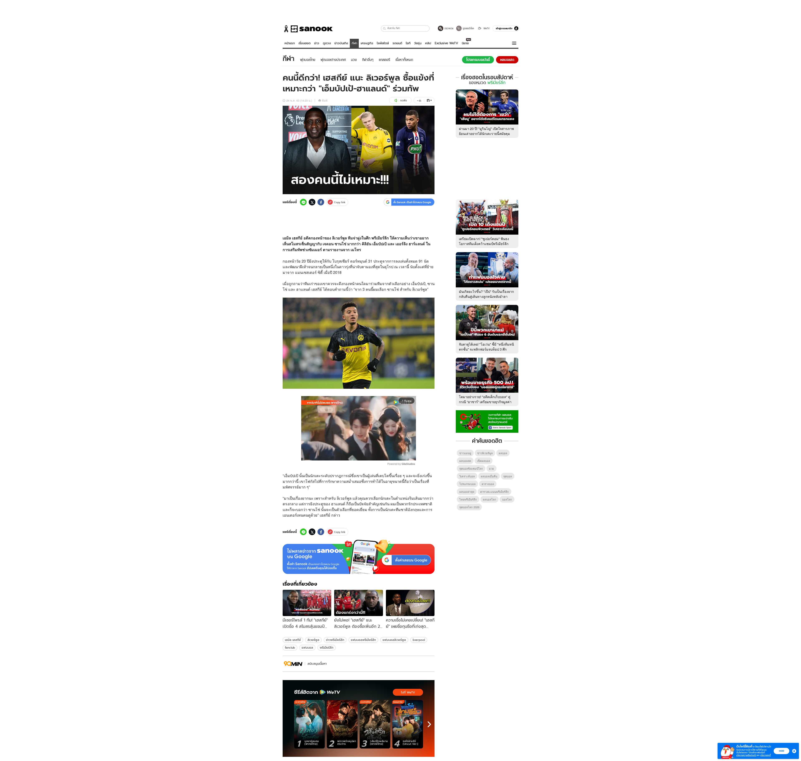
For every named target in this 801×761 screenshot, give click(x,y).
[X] (312, 202)
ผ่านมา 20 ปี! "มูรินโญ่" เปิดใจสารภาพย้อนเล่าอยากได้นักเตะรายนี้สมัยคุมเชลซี (486, 133)
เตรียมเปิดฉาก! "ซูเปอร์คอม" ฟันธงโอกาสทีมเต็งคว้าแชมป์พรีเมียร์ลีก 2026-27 (484, 243)
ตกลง (781, 751)
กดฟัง (403, 100)
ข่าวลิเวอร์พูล (485, 453)
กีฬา (354, 43)
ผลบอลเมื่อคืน (489, 476)
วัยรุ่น (417, 43)
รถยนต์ (397, 43)
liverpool (419, 640)
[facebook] (320, 202)
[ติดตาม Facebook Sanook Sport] (487, 421)
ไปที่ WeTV (408, 692)
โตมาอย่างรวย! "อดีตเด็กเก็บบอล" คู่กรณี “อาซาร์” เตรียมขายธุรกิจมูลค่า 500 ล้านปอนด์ (485, 401)
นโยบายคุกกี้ (765, 755)
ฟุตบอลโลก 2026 (469, 507)
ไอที (408, 43)
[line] (303, 202)
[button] (384, 28)
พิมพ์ (324, 100)
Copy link (339, 202)
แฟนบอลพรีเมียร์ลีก (363, 640)
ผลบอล (503, 453)
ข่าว (316, 43)
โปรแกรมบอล (467, 484)
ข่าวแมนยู (465, 453)
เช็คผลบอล (483, 461)
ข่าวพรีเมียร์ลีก (335, 640)
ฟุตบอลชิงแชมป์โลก (471, 468)
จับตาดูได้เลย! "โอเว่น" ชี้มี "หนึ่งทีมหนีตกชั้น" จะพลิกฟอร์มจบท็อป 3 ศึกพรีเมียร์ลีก (486, 349)
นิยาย (465, 43)
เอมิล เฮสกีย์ (293, 640)
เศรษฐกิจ (367, 43)
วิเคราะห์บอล (467, 476)
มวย (491, 468)
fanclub (290, 647)
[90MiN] (293, 663)
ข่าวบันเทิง (341, 43)
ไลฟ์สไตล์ (383, 43)
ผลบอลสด (465, 461)
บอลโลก (507, 499)
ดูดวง (327, 43)
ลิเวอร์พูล (313, 640)
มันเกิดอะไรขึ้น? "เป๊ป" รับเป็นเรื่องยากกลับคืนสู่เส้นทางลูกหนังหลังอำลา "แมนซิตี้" (486, 296)
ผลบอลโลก (489, 499)
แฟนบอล (307, 647)
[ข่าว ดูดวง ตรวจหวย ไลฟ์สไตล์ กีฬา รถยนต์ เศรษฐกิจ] (308, 29)
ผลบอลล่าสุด (466, 492)
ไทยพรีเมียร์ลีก (468, 499)
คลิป (428, 43)
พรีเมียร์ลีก (326, 647)
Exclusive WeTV (446, 43)
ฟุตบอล (507, 476)
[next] (429, 724)
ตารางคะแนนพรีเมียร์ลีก (494, 492)
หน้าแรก (290, 43)
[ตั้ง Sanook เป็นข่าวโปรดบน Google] (359, 557)
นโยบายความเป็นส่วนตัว (746, 755)
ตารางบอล (488, 484)
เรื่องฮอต (304, 43)
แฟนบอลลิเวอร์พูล (394, 640)
